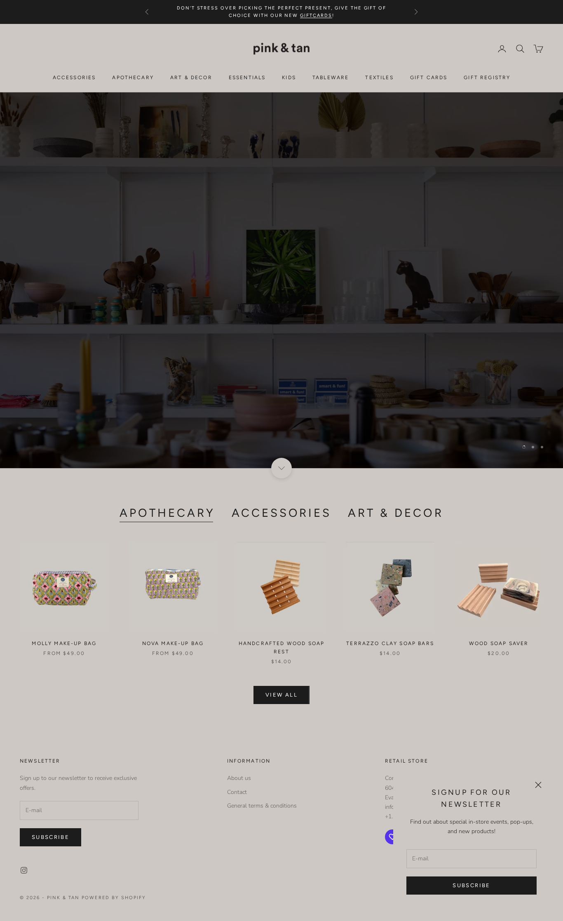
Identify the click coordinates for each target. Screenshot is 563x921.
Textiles (379, 77)
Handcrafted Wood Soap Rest (281, 648)
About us (239, 778)
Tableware (330, 77)
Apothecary (133, 77)
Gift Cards (429, 77)
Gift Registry (487, 77)
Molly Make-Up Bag (64, 643)
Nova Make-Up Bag (173, 643)
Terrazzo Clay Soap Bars (390, 643)
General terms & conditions (262, 806)
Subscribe (471, 885)
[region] (281, 280)
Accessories (74, 77)
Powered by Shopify (114, 897)
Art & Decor (191, 77)
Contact (237, 792)
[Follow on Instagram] (24, 870)
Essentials (247, 77)
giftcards (316, 15)
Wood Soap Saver (498, 643)
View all (281, 695)
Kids (289, 77)
